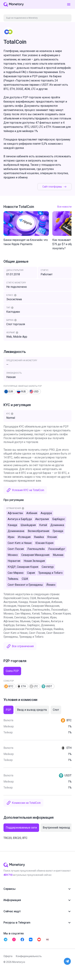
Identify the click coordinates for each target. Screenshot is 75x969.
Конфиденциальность (29, 956)
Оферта (7, 956)
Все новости (64, 206)
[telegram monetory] (5, 939)
